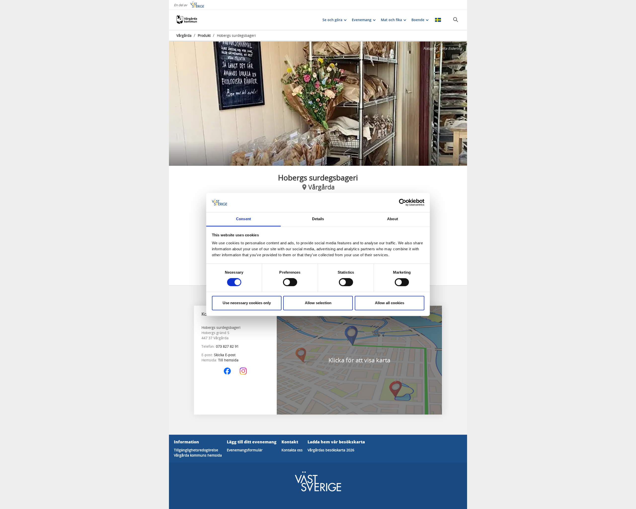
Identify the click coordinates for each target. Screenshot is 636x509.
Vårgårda (184, 35)
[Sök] (456, 19)
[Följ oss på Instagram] (243, 371)
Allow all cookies (389, 303)
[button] (318, 104)
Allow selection (318, 303)
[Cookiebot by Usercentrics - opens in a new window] (402, 202)
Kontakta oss (292, 450)
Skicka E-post (225, 354)
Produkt (204, 35)
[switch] (290, 282)
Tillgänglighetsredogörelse (196, 450)
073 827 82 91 (227, 346)
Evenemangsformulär (245, 450)
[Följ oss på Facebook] (227, 371)
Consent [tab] (243, 219)
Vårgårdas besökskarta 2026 (331, 450)
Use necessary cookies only (247, 303)
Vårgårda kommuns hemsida (198, 455)
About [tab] (392, 219)
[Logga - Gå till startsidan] (193, 20)
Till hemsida (228, 360)
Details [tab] (318, 219)
